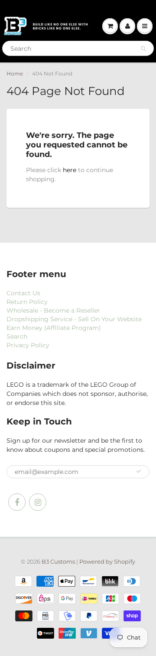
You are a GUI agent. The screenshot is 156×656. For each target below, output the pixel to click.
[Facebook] (17, 502)
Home (14, 73)
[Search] (143, 48)
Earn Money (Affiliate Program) (53, 328)
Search (16, 336)
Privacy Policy (27, 345)
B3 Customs (58, 561)
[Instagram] (37, 502)
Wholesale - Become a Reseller (53, 310)
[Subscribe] (139, 471)
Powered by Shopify (107, 561)
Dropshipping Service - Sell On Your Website (74, 319)
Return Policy (27, 302)
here (69, 170)
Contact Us (23, 293)
